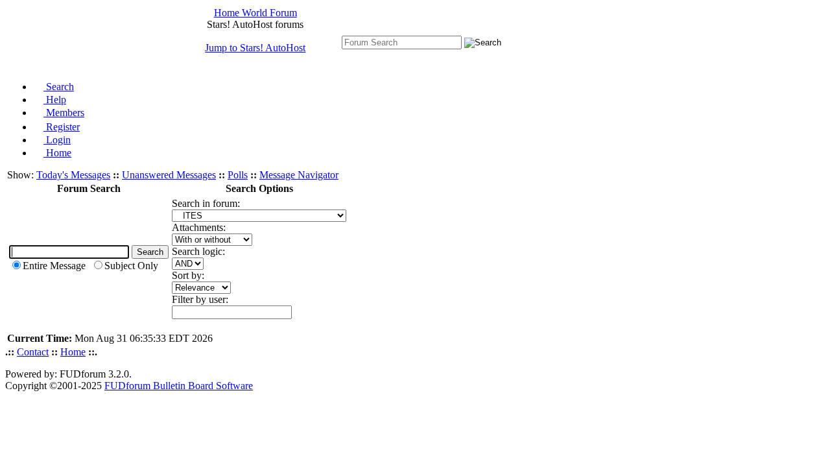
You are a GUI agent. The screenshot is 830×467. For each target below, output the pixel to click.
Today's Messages (73, 174)
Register (61, 126)
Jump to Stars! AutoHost (255, 47)
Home (57, 152)
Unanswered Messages (169, 174)
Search (58, 86)
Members (63, 112)
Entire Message (54, 265)
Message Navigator (298, 174)
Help (54, 99)
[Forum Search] (402, 41)
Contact (33, 351)
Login (57, 139)
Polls (238, 174)
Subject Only (131, 265)
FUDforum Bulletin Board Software (178, 385)
